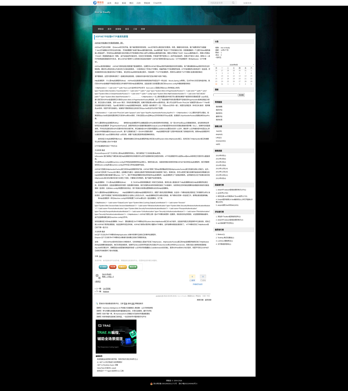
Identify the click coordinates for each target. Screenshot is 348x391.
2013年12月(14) (222, 169)
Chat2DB (157, 3)
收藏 (204, 296)
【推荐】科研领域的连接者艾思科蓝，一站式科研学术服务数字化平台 (121, 317)
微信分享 (133, 267)
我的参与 (219, 113)
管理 (143, 29)
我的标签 (219, 120)
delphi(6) (219, 134)
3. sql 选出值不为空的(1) (225, 223)
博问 (131, 3)
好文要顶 (103, 267)
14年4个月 (225, 50)
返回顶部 (208, 300)
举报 (208, 296)
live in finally (103, 12)
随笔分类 (218, 126)
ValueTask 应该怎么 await (106, 368)
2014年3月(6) (221, 159)
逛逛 (133, 304)
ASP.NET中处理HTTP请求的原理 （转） (109, 43)
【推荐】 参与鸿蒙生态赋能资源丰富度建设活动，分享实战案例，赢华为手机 (124, 311)
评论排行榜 (219, 212)
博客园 (101, 29)
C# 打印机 (107, 289)
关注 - (111, 277)
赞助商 (147, 3)
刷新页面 (200, 300)
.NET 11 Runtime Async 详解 (107, 365)
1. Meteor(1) (220, 234)
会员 (109, 3)
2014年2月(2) (221, 162)
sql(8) (218, 144)
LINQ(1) (219, 138)
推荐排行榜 (219, 230)
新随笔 (118, 29)
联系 (127, 29)
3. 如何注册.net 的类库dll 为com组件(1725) (231, 196)
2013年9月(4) (221, 178)
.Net (100, 256)
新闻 (124, 3)
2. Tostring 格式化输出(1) (225, 238)
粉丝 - (105, 277)
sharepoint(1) (221, 141)
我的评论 (219, 110)
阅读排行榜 (219, 185)
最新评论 (219, 116)
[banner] (97, 3)
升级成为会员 (198, 284)
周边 (117, 3)
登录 (125, 304)
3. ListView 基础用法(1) (224, 241)
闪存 (139, 3)
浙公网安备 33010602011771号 (165, 384)
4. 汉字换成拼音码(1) (223, 244)
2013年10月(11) (222, 175)
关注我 (112, 267)
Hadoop (106, 292)
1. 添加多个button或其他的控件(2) (228, 217)
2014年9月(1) (221, 156)
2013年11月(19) (222, 172)
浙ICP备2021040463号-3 (188, 384)
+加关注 (98, 281)
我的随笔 (219, 107)
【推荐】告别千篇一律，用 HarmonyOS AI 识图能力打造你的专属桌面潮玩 (123, 314)
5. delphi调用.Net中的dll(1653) (227, 205)
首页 (109, 29)
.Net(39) (219, 131)
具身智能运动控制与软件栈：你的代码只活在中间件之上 (117, 359)
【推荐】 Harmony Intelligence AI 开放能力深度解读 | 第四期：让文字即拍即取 (124, 308)
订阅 (135, 29)
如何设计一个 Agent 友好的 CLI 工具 (110, 371)
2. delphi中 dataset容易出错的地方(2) (229, 220)
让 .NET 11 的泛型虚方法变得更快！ (110, 362)
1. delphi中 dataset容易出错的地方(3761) (231, 190)
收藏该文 (122, 267)
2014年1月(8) (221, 165)
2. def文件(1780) (222, 193)
